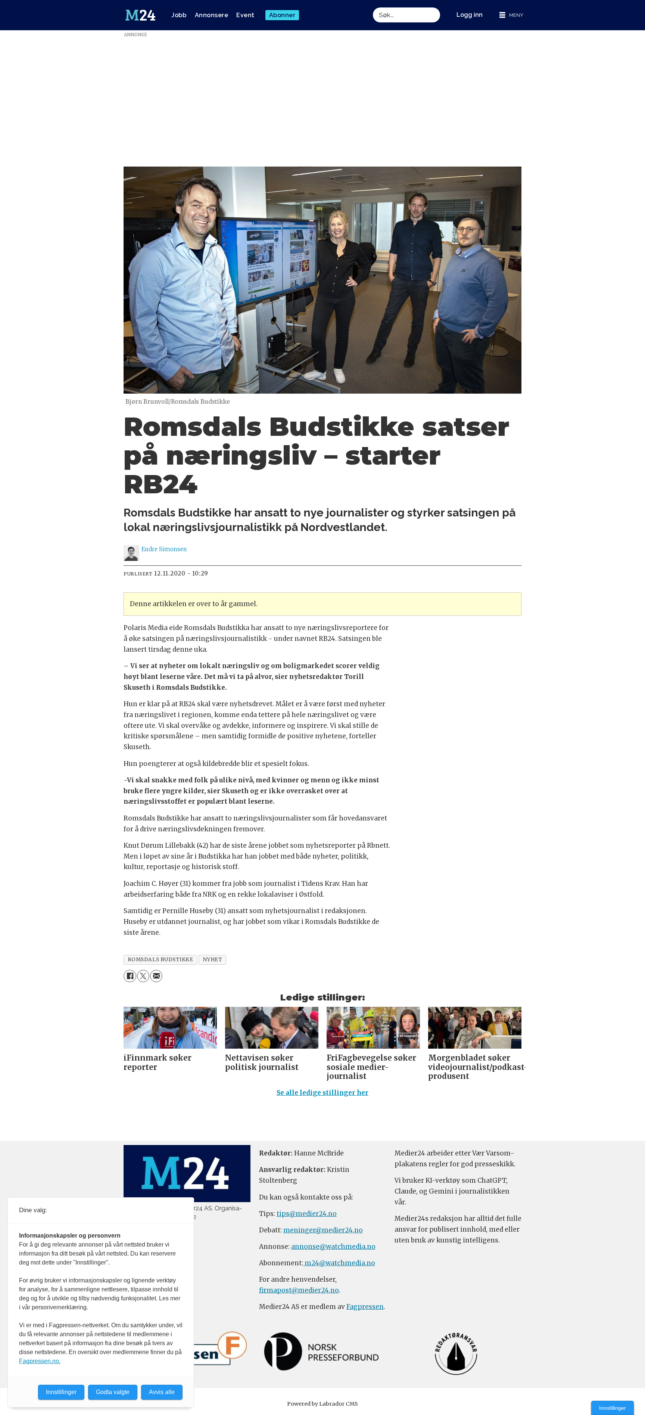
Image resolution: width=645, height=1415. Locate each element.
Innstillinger (612, 1408)
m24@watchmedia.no (339, 1263)
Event (245, 15)
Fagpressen (365, 1307)
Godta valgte (113, 1392)
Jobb (178, 15)
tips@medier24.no (307, 1214)
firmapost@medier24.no (299, 1290)
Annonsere (211, 15)
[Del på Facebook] (130, 976)
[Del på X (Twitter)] (143, 976)
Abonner (282, 15)
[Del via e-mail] (156, 976)
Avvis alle (162, 1392)
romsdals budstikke (160, 959)
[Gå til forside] (140, 15)
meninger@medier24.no (323, 1230)
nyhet (212, 959)
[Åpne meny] (511, 15)
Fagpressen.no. (39, 1361)
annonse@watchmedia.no (333, 1246)
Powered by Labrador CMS (322, 1403)
